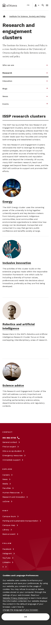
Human (11, 492)
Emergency (12, 455)
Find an (9, 446)
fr (28, 5)
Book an (8, 534)
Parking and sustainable (20, 521)
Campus (9, 516)
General (9, 442)
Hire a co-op (11, 451)
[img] (9, 5)
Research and (13, 497)
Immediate (11, 460)
